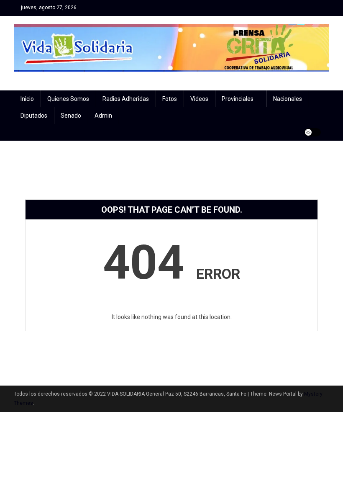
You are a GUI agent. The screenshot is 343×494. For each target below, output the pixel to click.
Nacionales (287, 98)
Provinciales (237, 98)
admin (103, 115)
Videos (199, 98)
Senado (71, 115)
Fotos (169, 98)
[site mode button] (312, 132)
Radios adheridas (125, 98)
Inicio (27, 98)
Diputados (33, 115)
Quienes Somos (68, 98)
